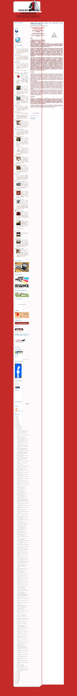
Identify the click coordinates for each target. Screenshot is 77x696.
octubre (18, 428)
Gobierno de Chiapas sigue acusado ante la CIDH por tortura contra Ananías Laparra (22, 114)
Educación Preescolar (20, 136)
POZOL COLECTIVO (20, 411)
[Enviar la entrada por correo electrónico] (62, 108)
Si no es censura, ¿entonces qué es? (22, 431)
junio (17, 674)
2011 (17, 422)
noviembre (18, 427)
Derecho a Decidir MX (19, 129)
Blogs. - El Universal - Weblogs (21, 70)
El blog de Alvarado (19, 147)
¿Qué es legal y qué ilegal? (21, 609)
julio (17, 673)
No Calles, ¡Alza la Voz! (20, 248)
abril (17, 676)
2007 (17, 682)
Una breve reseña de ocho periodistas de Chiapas (24, 167)
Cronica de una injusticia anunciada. (22, 457)
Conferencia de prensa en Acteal (22, 551)
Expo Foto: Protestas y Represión (22, 468)
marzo (18, 677)
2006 (17, 683)
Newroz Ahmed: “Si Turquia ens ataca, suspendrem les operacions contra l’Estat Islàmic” (24, 88)
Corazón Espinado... (19, 120)
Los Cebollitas (18, 231)
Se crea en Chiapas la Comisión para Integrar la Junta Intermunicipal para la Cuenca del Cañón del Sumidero (24, 241)
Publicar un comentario (34, 115)
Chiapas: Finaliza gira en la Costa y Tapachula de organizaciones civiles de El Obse (22, 64)
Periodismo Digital (18, 25)
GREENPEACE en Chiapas (21, 570)
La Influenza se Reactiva (20, 665)
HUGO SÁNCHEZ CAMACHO (21, 181)
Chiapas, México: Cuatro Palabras (22, 618)
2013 (17, 420)
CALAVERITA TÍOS (19, 454)
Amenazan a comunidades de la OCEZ (22, 561)
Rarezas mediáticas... (20, 469)
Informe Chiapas (19, 190)
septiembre (18, 671)
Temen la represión (19, 429)
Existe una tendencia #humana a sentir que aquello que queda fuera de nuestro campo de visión (24, 139)
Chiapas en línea (19, 105)
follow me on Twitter (26, 359)
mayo (17, 675)
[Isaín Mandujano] (18, 377)
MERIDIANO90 (18, 238)
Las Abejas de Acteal (19, 199)
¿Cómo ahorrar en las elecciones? (22, 430)
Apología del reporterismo (20, 106)
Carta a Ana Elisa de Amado (21, 531)
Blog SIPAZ (18, 62)
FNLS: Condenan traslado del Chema (22, 548)
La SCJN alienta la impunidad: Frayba (22, 523)
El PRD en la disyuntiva (20, 664)
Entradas (17, 383)
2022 (17, 416)
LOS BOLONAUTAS (19, 220)
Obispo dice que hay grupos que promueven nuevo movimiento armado (46, 23)
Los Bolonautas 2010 (19, 228)
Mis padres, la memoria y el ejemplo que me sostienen (24, 122)
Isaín (17, 408)
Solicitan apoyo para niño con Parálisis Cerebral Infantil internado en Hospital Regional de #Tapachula (24, 251)
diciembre (18, 426)
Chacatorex (18, 85)
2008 (17, 681)
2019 (17, 417)
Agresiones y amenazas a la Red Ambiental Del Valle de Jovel (24, 97)
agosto (18, 672)
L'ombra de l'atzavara (19, 210)
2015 (17, 418)
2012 (17, 421)
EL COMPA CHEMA (20, 604)
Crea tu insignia (17, 378)
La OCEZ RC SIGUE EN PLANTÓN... (22, 445)
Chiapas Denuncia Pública (20, 95)
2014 (17, 419)
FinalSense (39, 690)
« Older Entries (32, 118)
